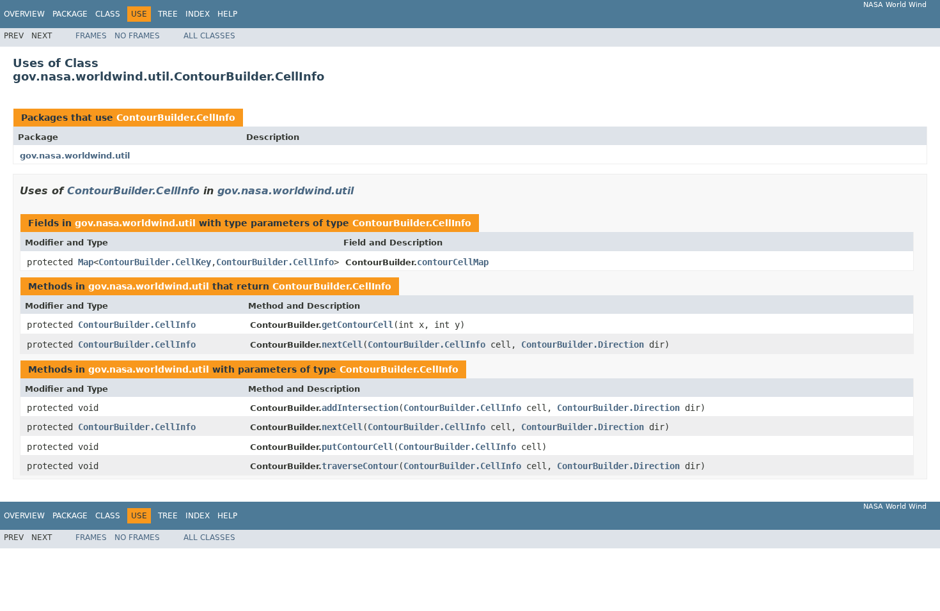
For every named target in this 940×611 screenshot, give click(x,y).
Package (70, 14)
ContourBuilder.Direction (582, 344)
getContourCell (357, 325)
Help (227, 14)
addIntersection (360, 408)
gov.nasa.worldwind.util (75, 155)
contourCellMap (453, 262)
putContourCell (357, 447)
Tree (168, 14)
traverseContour (360, 466)
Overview (24, 14)
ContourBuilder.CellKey (154, 262)
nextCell (342, 344)
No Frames (137, 35)
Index (197, 14)
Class (107, 14)
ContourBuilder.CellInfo (175, 117)
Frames (91, 35)
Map (85, 262)
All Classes (209, 35)
